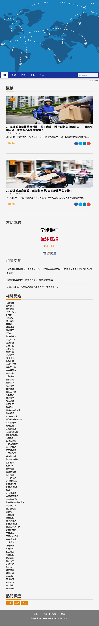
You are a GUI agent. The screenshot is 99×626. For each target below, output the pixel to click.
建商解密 (10, 475)
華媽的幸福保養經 (14, 419)
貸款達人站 (11, 456)
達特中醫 (10, 352)
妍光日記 (10, 545)
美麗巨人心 (11, 339)
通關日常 (10, 582)
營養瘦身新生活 (13, 410)
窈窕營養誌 (11, 493)
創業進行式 (11, 484)
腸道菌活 (10, 395)
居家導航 (10, 386)
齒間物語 (10, 585)
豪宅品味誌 (11, 521)
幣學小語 (10, 573)
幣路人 (9, 567)
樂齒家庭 (10, 588)
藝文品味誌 (11, 447)
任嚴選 (9, 315)
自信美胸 (10, 379)
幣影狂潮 (10, 570)
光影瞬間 (10, 376)
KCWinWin (11, 312)
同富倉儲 (10, 303)
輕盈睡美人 (11, 336)
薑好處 (9, 333)
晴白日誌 (10, 404)
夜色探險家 (11, 370)
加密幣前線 (11, 450)
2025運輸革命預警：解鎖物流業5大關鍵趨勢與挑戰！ (39, 190)
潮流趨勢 (10, 355)
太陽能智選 (11, 453)
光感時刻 (10, 542)
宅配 (33, 75)
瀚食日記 (10, 555)
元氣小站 (10, 564)
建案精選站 (11, 422)
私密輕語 (10, 413)
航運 (14, 75)
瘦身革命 (10, 576)
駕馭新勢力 (11, 361)
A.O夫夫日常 (12, 416)
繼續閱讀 (11, 143)
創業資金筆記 (12, 487)
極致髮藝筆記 (12, 435)
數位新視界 (11, 367)
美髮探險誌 (11, 429)
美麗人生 (10, 346)
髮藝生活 (10, 382)
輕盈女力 (10, 490)
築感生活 (10, 579)
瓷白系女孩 (11, 539)
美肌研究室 (11, 505)
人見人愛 (10, 349)
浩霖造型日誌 (12, 432)
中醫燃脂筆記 (12, 499)
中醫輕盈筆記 (12, 496)
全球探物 (10, 306)
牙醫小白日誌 (12, 536)
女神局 (9, 512)
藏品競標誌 (11, 472)
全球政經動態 (12, 444)
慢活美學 (10, 561)
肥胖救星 (10, 343)
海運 (23, 75)
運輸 (24, 603)
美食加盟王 (11, 438)
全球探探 (10, 309)
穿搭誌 (9, 324)
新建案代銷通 (12, 459)
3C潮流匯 (10, 358)
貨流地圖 (10, 469)
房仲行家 (10, 462)
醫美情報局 (11, 509)
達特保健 (10, 327)
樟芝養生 (10, 398)
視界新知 (10, 465)
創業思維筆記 (12, 481)
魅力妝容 (10, 321)
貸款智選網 (11, 441)
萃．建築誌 (11, 478)
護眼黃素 (10, 401)
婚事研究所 (11, 530)
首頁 (90, 80)
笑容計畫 (10, 533)
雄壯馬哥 (10, 330)
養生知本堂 (11, 392)
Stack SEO (63, 618)
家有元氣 (10, 558)
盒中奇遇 (10, 373)
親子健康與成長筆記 (15, 502)
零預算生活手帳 (13, 527)
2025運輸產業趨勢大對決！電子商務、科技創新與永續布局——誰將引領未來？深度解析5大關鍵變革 (49, 128)
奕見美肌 (10, 548)
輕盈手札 (10, 407)
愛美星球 (10, 515)
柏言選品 (10, 552)
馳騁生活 (10, 426)
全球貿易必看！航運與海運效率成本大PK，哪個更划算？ (33, 287)
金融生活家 (11, 364)
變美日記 (10, 518)
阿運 (9, 133)
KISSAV (9, 318)
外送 (42, 75)
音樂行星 (10, 389)
